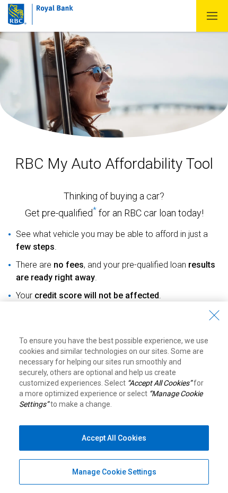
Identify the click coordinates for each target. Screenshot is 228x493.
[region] (114, 397)
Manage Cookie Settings (114, 472)
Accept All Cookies (114, 438)
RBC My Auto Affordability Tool (114, 163)
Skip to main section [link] (128, 6)
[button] (212, 16)
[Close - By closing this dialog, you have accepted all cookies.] (214, 315)
